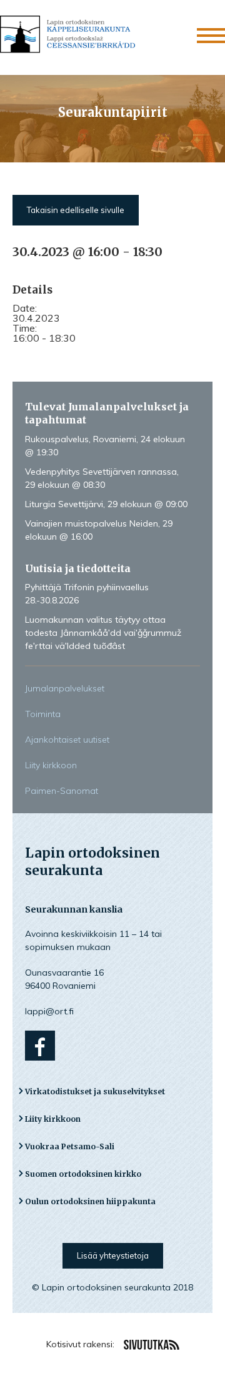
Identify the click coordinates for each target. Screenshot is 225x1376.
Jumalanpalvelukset (64, 688)
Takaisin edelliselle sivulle (75, 210)
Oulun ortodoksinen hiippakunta (90, 1201)
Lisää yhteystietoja (113, 1255)
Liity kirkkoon (51, 765)
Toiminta (43, 714)
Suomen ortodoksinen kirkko (83, 1174)
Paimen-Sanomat (61, 790)
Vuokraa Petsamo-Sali (69, 1146)
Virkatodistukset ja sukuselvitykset (95, 1091)
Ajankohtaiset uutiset (67, 739)
